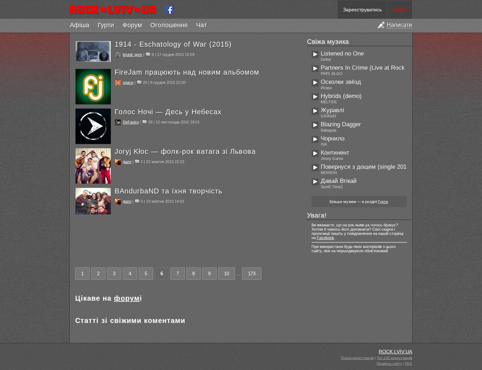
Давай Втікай (339, 181)
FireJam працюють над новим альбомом (187, 72)
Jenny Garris (332, 158)
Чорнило (332, 138)
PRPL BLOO (332, 73)
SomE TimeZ (332, 187)
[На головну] (115, 9)
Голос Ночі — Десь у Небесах (168, 112)
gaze (127, 162)
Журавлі (332, 110)
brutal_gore (132, 54)
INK (324, 144)
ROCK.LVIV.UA (395, 351)
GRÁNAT (329, 116)
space (128, 82)
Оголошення (169, 25)
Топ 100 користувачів (394, 358)
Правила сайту (389, 363)
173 (251, 273)
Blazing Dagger (341, 124)
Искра (326, 88)
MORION (329, 172)
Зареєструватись (362, 9)
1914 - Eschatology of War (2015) (173, 44)
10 (226, 273)
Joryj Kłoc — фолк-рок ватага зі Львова (185, 151)
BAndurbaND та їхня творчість (168, 191)
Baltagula (328, 130)
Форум (132, 25)
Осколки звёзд (341, 82)
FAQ (408, 363)
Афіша (79, 25)
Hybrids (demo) (341, 96)
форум (127, 298)
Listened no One (342, 53)
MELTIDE (329, 102)
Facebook (325, 238)
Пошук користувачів (357, 358)
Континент (335, 152)
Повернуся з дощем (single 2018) (366, 166)
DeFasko (131, 122)
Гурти (106, 25)
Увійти (400, 9)
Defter (326, 59)
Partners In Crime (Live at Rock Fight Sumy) (380, 67)
